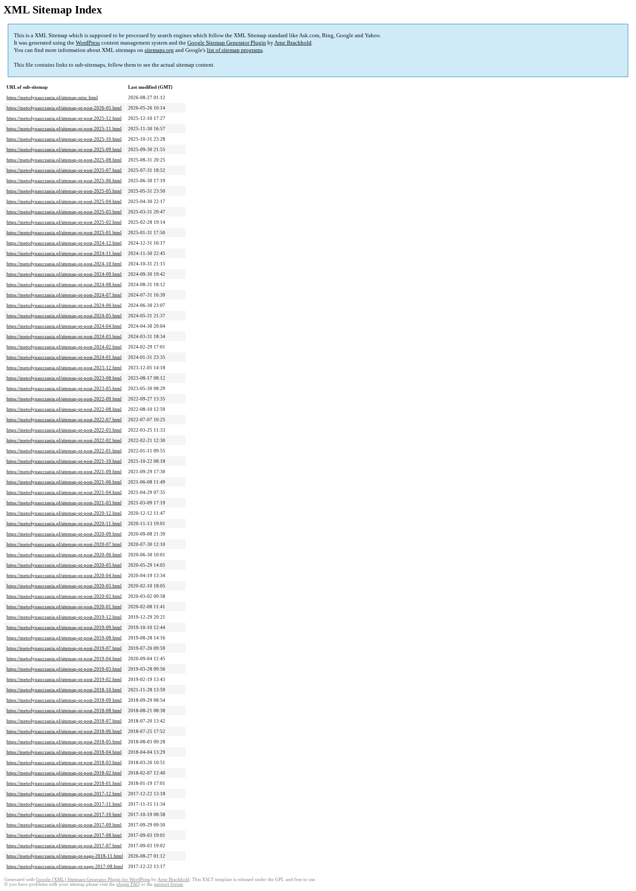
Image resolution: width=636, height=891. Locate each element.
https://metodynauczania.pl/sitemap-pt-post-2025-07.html (64, 170)
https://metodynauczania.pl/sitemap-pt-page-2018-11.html (64, 856)
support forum (168, 884)
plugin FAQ (128, 884)
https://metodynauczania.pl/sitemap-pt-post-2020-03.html (64, 585)
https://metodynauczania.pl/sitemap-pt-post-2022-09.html (64, 398)
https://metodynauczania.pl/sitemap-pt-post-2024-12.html (64, 242)
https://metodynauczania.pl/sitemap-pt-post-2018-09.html (64, 700)
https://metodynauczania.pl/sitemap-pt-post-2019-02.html (64, 679)
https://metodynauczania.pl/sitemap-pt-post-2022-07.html (64, 419)
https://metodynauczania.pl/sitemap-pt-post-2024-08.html (64, 284)
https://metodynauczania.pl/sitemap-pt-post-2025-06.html (64, 180)
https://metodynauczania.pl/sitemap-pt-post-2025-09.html (64, 149)
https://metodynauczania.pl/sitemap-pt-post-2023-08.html (64, 378)
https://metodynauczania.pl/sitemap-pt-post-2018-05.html (64, 741)
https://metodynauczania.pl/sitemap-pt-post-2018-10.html (64, 689)
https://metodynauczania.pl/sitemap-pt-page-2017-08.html (64, 866)
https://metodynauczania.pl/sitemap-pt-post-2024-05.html (64, 315)
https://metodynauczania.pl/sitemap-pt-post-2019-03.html (64, 668)
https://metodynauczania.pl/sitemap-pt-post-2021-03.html (64, 502)
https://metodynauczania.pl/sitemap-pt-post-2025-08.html (64, 159)
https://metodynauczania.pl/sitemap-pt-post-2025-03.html (64, 211)
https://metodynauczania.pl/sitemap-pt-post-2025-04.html (64, 201)
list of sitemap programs (235, 50)
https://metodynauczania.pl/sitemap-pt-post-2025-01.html (64, 232)
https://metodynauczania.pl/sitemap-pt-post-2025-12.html (64, 118)
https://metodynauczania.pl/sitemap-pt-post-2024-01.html (64, 357)
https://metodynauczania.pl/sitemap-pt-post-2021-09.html (64, 471)
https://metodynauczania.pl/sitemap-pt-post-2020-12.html (64, 513)
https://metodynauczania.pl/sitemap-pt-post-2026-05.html (64, 107)
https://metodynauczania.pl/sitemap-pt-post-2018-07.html (64, 720)
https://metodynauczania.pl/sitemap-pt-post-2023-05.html (64, 388)
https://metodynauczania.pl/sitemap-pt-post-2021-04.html (64, 492)
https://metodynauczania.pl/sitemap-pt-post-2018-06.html (64, 731)
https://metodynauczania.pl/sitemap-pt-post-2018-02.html (64, 772)
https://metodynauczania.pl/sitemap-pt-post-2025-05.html (64, 191)
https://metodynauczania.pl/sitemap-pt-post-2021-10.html (64, 461)
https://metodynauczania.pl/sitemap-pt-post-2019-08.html (64, 637)
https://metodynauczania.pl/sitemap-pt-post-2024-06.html (64, 305)
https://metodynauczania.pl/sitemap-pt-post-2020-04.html (64, 575)
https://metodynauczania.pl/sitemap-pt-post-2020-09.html (64, 533)
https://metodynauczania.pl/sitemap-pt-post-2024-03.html (64, 336)
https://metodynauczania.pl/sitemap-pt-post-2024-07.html (64, 294)
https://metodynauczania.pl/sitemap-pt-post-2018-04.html (64, 752)
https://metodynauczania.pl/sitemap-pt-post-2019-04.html (64, 658)
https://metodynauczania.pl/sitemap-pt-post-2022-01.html (64, 450)
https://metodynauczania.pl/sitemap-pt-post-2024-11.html (64, 253)
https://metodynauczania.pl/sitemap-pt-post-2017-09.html (64, 824)
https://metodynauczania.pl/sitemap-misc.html (52, 97)
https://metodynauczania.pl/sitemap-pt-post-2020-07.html (64, 544)
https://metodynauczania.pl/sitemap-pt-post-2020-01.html (64, 606)
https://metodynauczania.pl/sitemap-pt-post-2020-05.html (64, 565)
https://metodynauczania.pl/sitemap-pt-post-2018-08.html (64, 710)
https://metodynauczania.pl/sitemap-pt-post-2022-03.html (64, 430)
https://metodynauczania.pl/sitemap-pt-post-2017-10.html (64, 814)
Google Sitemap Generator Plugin (226, 42)
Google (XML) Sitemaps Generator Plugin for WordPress (93, 879)
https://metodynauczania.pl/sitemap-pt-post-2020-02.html (64, 596)
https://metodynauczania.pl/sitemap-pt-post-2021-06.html (64, 481)
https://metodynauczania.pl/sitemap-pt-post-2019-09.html (64, 627)
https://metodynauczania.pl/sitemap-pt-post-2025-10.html (64, 139)
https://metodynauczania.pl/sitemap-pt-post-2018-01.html (64, 783)
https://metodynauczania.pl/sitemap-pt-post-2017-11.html (64, 804)
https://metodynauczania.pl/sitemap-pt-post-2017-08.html (64, 835)
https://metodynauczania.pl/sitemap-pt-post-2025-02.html (64, 222)
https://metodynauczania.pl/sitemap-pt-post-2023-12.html (64, 367)
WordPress (88, 42)
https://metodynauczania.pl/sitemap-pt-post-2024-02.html (64, 346)
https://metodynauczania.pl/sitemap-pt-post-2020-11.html (64, 523)
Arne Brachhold (293, 42)
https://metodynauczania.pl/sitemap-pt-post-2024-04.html (64, 326)
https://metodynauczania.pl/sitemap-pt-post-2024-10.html (64, 263)
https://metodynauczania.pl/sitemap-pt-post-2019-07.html (64, 648)
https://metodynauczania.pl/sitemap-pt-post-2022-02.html (64, 440)
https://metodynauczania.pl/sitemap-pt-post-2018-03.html (64, 762)
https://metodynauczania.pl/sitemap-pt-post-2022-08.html (64, 409)
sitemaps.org (159, 50)
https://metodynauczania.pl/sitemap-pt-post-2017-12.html (64, 793)
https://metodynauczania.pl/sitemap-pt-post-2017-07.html (64, 845)
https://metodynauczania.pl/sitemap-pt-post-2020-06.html (64, 554)
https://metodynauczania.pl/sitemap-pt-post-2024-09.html (64, 274)
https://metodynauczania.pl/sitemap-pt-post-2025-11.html (64, 128)
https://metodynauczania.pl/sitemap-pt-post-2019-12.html (64, 617)
